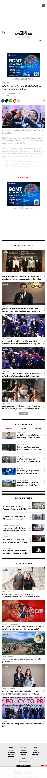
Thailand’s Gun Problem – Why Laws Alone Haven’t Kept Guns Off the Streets (14, 517)
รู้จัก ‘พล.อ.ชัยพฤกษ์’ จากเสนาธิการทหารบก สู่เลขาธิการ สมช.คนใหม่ (28, 460)
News (11, 747)
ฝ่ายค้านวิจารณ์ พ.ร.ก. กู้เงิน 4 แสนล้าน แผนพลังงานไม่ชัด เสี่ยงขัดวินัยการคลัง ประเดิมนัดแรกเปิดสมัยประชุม (22, 374)
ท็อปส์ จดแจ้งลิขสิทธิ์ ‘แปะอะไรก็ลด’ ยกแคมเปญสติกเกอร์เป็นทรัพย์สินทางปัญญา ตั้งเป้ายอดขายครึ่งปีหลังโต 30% (21, 627)
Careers (23, 752)
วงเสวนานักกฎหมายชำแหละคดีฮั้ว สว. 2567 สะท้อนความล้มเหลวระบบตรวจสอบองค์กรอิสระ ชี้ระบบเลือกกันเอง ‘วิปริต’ (21, 277)
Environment (22, 480)
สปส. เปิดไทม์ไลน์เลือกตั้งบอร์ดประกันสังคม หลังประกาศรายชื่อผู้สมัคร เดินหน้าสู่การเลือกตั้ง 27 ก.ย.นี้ (15, 551)
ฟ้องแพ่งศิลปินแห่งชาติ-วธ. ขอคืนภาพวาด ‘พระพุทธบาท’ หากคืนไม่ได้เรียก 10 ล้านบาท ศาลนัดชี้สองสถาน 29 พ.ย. (21, 595)
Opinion (11, 752)
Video (23, 750)
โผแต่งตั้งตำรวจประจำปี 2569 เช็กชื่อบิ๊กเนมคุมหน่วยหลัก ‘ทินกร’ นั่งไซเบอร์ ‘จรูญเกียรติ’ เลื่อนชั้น (29, 436)
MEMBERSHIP (23, 765)
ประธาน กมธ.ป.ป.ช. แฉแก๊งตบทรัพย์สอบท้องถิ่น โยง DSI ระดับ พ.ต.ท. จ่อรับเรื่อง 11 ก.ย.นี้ (29, 448)
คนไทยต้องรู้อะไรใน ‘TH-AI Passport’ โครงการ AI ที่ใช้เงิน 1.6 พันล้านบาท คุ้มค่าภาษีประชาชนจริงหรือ (14, 507)
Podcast (11, 750)
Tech (15, 504)
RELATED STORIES (23, 245)
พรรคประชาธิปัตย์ (35, 174)
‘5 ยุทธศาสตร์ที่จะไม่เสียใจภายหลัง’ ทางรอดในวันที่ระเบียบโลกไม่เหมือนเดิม (14, 529)
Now (35, 750)
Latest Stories (23, 563)
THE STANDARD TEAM (12, 93)
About (23, 754)
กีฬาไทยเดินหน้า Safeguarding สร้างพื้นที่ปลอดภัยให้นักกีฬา (22, 724)
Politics (5, 82)
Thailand (6, 403)
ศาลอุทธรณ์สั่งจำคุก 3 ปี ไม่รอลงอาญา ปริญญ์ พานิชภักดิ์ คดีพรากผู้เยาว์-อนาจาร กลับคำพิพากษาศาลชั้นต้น (21, 407)
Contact (35, 754)
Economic (7, 504)
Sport (4, 721)
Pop (35, 747)
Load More (23, 731)
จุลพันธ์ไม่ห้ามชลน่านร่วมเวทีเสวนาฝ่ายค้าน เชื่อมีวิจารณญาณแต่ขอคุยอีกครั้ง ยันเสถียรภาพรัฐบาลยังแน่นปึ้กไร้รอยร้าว (21, 310)
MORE (23, 413)
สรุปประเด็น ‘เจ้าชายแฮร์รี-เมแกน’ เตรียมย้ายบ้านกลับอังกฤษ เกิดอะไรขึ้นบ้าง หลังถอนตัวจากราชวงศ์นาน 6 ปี (15, 540)
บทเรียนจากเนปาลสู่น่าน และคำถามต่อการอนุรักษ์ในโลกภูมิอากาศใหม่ (28, 483)
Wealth (23, 747)
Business (5, 624)
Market (20, 468)
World (5, 526)
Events (36, 752)
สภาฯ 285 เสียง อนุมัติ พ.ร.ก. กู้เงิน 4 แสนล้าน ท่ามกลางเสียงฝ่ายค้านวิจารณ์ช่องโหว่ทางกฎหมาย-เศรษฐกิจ (21, 342)
